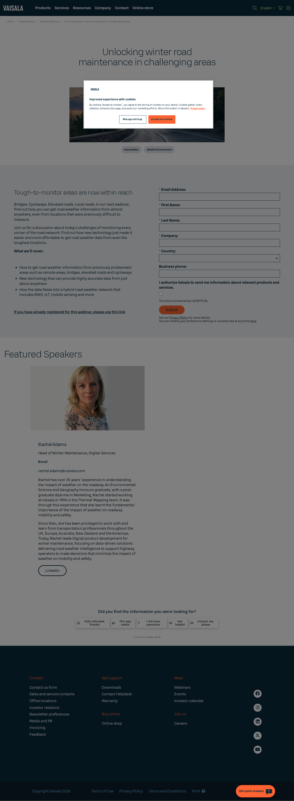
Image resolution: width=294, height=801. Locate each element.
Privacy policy (197, 108)
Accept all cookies (161, 119)
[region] (148, 104)
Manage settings (132, 119)
